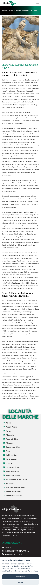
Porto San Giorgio (13, 475)
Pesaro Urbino (12, 439)
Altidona (9, 443)
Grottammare (11, 459)
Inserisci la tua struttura (17, 551)
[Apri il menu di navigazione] (37, 3)
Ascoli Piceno (11, 427)
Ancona (9, 423)
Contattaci (10, 548)
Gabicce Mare (11, 455)
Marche (4, 10)
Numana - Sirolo (12, 467)
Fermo (8, 431)
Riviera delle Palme (14, 495)
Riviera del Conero (14, 491)
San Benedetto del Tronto (16, 479)
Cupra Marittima (13, 447)
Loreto (9, 463)
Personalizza (33, 571)
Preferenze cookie (13, 554)
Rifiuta (20, 582)
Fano (8, 451)
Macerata (10, 435)
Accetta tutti (20, 577)
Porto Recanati (12, 471)
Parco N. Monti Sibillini (15, 487)
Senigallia (10, 483)
